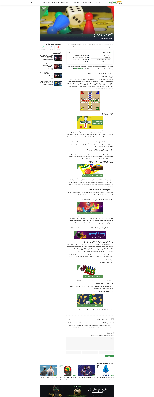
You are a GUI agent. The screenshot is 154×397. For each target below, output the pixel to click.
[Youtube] (58, 48)
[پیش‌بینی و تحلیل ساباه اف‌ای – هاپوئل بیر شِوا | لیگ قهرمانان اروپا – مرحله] (58, 75)
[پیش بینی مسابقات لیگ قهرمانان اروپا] (86, 370)
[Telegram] (51, 48)
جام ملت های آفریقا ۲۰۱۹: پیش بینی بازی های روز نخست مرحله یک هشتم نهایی (67, 378)
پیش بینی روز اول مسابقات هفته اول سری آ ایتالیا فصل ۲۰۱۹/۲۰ (105, 378)
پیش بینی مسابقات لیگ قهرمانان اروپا (87, 377)
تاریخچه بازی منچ (107, 55)
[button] (33, 3)
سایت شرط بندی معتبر (78, 68)
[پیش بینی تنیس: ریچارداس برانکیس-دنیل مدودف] (48, 370)
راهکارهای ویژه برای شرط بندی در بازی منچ (80, 59)
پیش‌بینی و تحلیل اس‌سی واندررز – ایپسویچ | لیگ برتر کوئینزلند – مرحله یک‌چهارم (46, 56)
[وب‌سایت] (66, 319)
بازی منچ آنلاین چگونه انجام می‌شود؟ (81, 55)
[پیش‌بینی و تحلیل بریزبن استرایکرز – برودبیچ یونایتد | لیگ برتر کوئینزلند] (58, 66)
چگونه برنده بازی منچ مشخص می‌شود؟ (103, 59)
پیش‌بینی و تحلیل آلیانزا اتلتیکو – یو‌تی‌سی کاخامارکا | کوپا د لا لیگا (46, 82)
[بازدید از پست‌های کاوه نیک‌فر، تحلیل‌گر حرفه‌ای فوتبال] (112, 319)
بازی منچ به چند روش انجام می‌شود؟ (104, 61)
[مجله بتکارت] (116, 2)
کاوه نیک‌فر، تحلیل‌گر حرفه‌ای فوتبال (106, 38)
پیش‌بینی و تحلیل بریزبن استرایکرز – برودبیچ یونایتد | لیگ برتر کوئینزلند (46, 65)
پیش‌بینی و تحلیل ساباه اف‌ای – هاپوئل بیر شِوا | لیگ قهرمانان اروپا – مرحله (46, 74)
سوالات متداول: (84, 61)
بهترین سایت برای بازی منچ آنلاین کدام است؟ (80, 57)
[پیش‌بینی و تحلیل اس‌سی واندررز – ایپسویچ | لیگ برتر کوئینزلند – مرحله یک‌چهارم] (58, 58)
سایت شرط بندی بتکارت (108, 31)
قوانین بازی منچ (107, 57)
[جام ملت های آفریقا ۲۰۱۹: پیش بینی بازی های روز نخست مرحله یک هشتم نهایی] (67, 370)
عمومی (103, 31)
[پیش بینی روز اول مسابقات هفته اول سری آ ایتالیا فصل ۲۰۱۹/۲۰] (105, 370)
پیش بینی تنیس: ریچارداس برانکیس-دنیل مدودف (48, 378)
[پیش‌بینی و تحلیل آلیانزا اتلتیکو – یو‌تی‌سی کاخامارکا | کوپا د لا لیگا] (58, 83)
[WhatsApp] (43, 48)
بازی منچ (101, 73)
